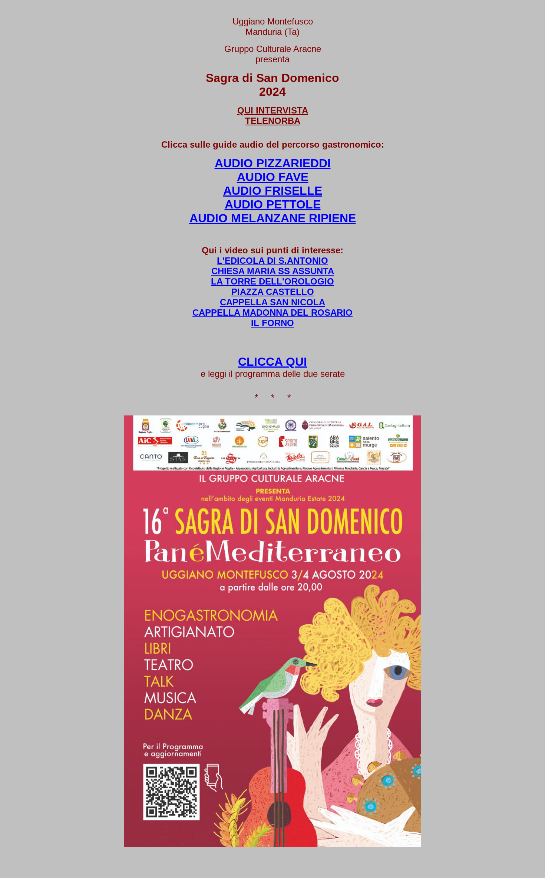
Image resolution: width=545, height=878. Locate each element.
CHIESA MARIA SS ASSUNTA (272, 271)
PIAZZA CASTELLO (272, 292)
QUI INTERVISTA (272, 110)
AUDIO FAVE (272, 177)
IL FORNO (272, 323)
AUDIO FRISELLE (272, 190)
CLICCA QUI (272, 361)
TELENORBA (272, 121)
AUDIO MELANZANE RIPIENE (272, 218)
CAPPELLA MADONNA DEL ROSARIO (272, 313)
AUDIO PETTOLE (273, 204)
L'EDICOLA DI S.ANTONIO (272, 261)
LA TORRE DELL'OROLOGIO (272, 281)
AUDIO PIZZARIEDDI (273, 163)
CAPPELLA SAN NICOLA (272, 302)
